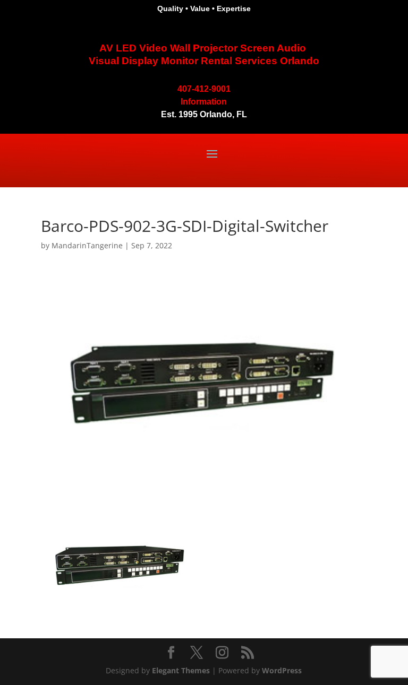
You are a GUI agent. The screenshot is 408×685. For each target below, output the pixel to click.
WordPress (282, 670)
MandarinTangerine (87, 245)
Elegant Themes (181, 670)
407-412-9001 (204, 88)
